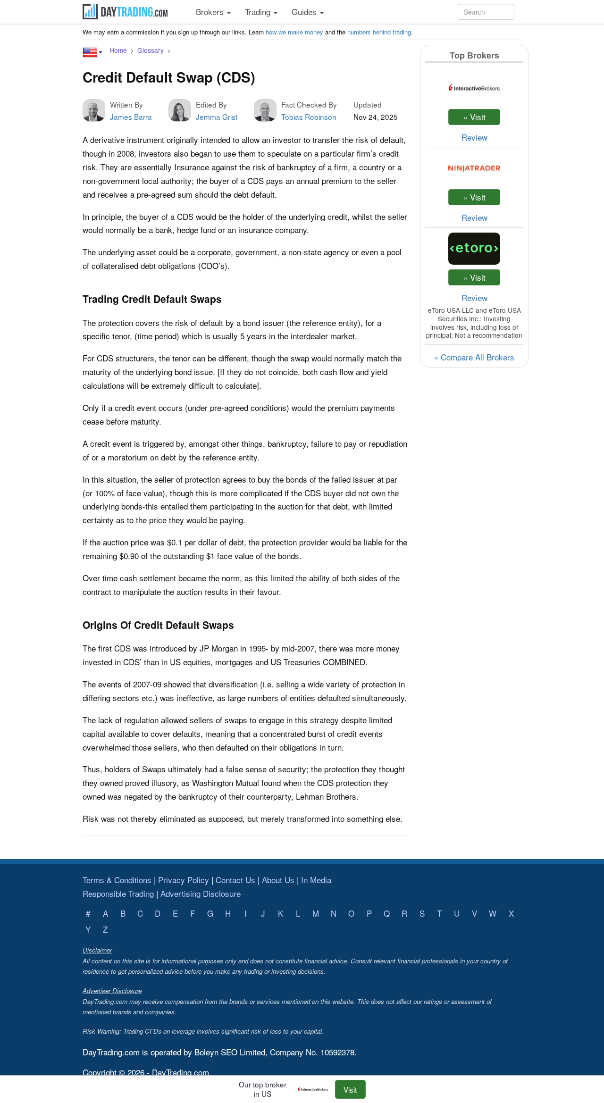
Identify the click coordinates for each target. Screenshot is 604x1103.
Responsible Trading (118, 893)
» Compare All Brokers (474, 357)
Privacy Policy (183, 880)
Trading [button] (259, 11)
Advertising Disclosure (200, 893)
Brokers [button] (211, 11)
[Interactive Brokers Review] (315, 1089)
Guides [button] (305, 11)
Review (474, 137)
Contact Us (235, 880)
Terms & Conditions (117, 880)
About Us (278, 880)
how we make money (294, 31)
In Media (316, 880)
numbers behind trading (379, 31)
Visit (350, 1089)
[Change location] (92, 52)
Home (118, 50)
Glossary (150, 50)
